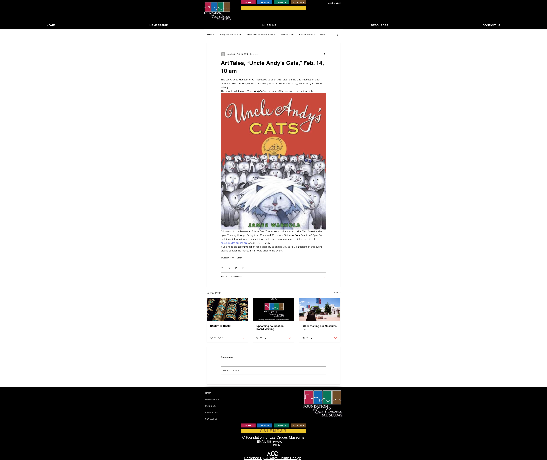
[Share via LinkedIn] (236, 267)
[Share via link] (243, 267)
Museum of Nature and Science (261, 34)
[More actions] (324, 54)
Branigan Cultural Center (230, 34)
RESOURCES (211, 412)
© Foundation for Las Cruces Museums (273, 437)
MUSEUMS (210, 406)
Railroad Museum (307, 34)
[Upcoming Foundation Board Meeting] (273, 309)
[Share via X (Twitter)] (229, 267)
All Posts (210, 34)
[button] (269, 25)
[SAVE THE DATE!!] (227, 309)
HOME (208, 393)
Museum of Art (287, 34)
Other (322, 34)
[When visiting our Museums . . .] (319, 309)
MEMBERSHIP (212, 399)
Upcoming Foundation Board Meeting (270, 327)
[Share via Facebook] (222, 267)
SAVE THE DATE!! (220, 325)
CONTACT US (211, 419)
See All (337, 292)
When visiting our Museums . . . (320, 327)
